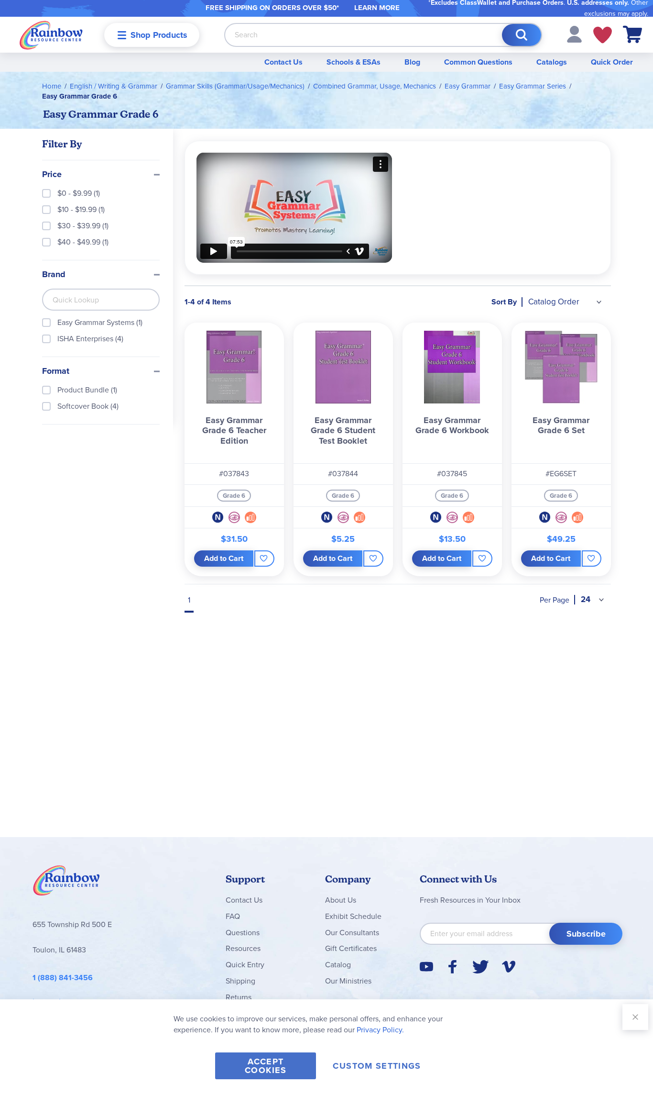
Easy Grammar (467, 86)
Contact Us (283, 61)
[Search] (521, 35)
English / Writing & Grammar (113, 86)
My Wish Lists (602, 35)
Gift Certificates (351, 948)
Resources (243, 948)
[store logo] (51, 34)
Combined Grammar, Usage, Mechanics (374, 86)
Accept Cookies (265, 1065)
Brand (53, 275)
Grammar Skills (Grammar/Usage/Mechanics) (235, 86)
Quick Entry (245, 964)
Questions (243, 932)
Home (51, 86)
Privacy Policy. (380, 1029)
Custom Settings (377, 1066)
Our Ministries (348, 980)
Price (52, 174)
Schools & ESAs (353, 61)
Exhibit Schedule (353, 916)
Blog (412, 61)
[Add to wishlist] (264, 558)
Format (55, 371)
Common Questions (478, 61)
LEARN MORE (377, 7)
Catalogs (551, 61)
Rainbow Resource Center (66, 883)
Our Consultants (352, 932)
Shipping (240, 980)
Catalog (338, 964)
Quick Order (612, 61)
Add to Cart (223, 558)
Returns (238, 997)
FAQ (233, 916)
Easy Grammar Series (532, 86)
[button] (574, 33)
